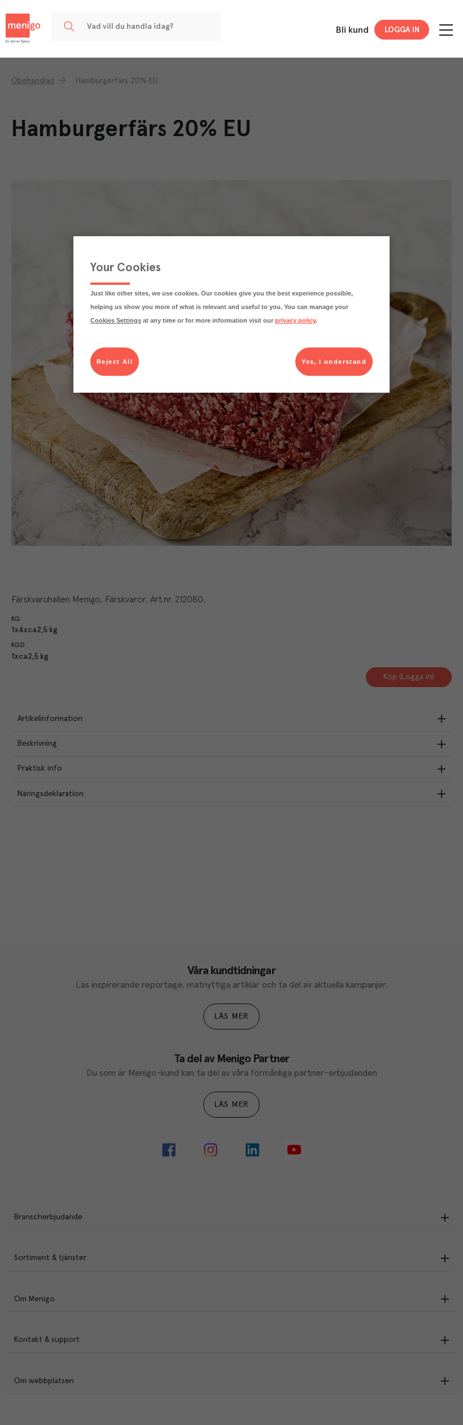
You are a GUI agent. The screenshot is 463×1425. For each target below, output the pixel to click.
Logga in (402, 30)
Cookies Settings (115, 320)
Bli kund (352, 29)
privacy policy (295, 320)
